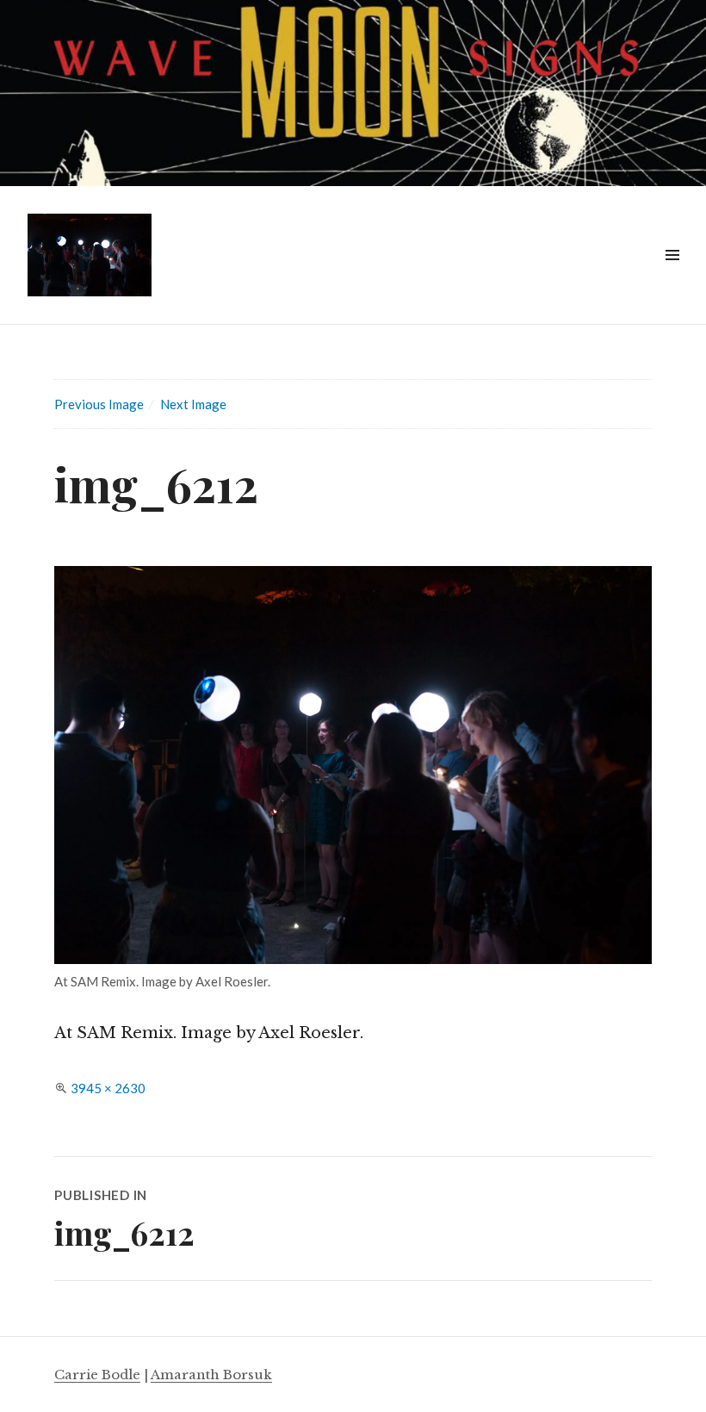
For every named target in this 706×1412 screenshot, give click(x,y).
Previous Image (99, 404)
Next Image (193, 404)
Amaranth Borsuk (211, 1374)
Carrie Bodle (97, 1374)
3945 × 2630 (108, 1088)
